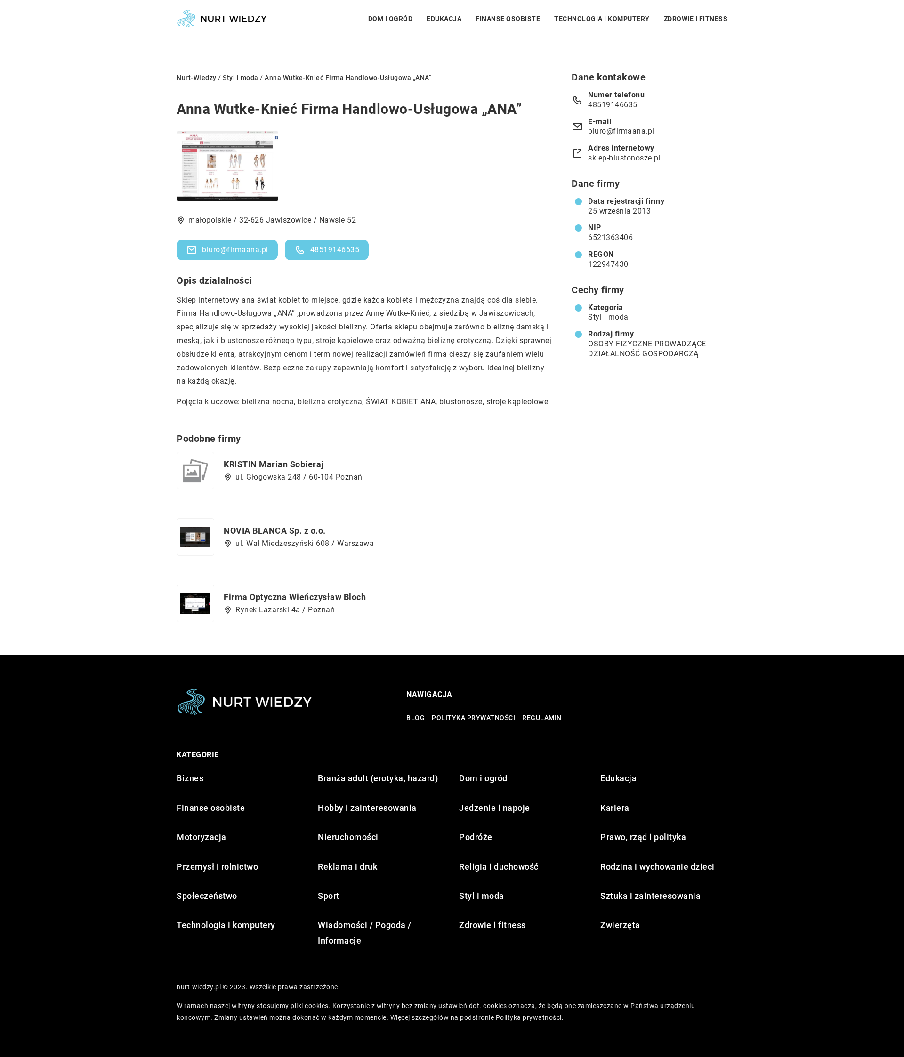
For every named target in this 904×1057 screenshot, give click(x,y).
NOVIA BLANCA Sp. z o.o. (275, 531)
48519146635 (335, 249)
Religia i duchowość (499, 867)
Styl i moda (608, 316)
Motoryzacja (201, 837)
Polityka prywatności (473, 717)
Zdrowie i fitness (696, 19)
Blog (415, 717)
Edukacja (444, 19)
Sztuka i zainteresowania (650, 896)
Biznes (190, 778)
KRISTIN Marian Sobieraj (274, 464)
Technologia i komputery (602, 19)
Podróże (475, 837)
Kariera (615, 808)
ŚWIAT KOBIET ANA (401, 401)
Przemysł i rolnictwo (217, 867)
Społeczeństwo (207, 896)
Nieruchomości (348, 837)
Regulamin (542, 717)
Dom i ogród (390, 19)
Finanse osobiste (508, 19)
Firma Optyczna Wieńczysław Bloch (295, 597)
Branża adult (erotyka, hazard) (378, 778)
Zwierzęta (620, 925)
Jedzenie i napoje (494, 808)
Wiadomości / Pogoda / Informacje (365, 932)
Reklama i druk (347, 867)
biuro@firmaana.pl (235, 249)
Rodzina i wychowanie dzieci (657, 867)
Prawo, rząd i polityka (643, 837)
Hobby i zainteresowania (367, 808)
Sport (328, 896)
